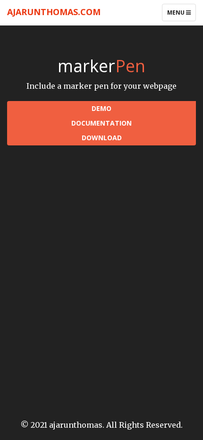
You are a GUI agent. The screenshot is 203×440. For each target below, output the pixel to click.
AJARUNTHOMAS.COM (54, 11)
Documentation (101, 122)
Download (102, 137)
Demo (101, 108)
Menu (181, 14)
